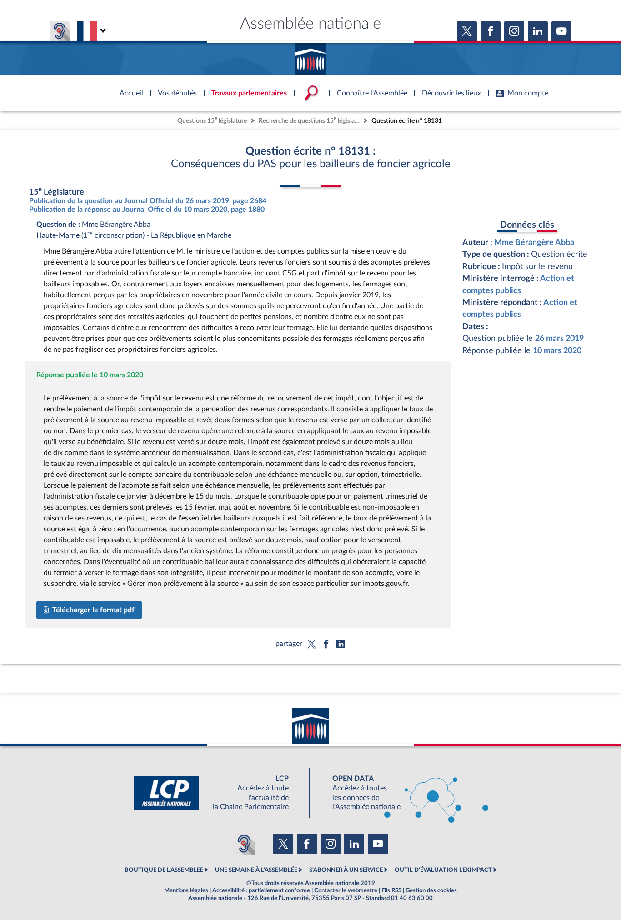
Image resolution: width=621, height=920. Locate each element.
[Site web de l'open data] (402, 793)
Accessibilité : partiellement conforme (261, 890)
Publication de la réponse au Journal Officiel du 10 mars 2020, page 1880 (147, 209)
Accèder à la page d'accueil (310, 56)
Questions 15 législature (212, 119)
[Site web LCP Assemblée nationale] (218, 793)
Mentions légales (186, 890)
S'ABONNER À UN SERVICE (346, 870)
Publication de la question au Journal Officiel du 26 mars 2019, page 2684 (147, 201)
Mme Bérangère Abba (534, 242)
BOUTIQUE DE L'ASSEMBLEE (164, 870)
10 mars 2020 (557, 351)
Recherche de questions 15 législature (310, 119)
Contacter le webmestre (345, 890)
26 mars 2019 (559, 338)
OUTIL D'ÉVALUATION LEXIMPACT (443, 870)
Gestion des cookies (431, 890)
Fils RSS (391, 890)
